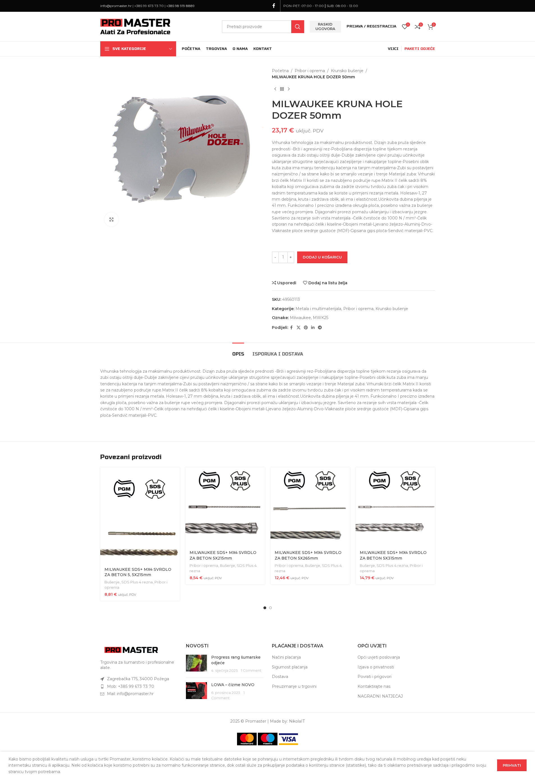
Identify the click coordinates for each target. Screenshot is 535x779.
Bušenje (112, 582)
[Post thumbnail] (196, 664)
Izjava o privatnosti (376, 667)
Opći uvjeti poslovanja (379, 657)
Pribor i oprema (310, 70)
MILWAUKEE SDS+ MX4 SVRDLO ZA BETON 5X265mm (308, 555)
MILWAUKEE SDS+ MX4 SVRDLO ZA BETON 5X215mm (223, 555)
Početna (280, 70)
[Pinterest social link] (305, 327)
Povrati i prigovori (374, 676)
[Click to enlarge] (111, 219)
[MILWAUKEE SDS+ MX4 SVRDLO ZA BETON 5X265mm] (310, 507)
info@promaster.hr (116, 6)
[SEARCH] (297, 26)
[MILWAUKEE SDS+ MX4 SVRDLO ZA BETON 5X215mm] (225, 507)
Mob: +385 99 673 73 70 (130, 686)
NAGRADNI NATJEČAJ (380, 696)
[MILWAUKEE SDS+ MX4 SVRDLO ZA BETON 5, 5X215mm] (140, 515)
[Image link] (131, 649)
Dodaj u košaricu (322, 257)
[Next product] (288, 89)
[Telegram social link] (320, 327)
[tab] (238, 351)
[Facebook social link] (273, 5)
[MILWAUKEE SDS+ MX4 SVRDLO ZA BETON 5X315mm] (395, 507)
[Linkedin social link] (312, 327)
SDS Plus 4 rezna (137, 582)
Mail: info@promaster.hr (130, 693)
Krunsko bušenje (347, 70)
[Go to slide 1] (264, 607)
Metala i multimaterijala (318, 308)
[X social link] (298, 327)
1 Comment (251, 670)
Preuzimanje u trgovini (294, 686)
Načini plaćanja (286, 657)
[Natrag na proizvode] (282, 89)
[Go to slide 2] (270, 607)
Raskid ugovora (325, 26)
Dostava (280, 676)
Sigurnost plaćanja (290, 667)
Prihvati (512, 765)
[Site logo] (135, 26)
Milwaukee (300, 317)
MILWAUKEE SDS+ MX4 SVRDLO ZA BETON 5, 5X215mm (137, 572)
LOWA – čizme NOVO (232, 684)
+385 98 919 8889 (180, 6)
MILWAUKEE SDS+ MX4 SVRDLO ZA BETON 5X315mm (393, 555)
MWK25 (320, 317)
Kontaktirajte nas (374, 686)
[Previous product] (275, 89)
